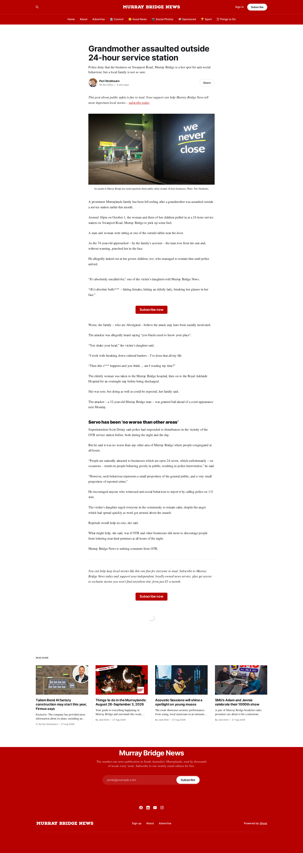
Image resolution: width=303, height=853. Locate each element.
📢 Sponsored (187, 19)
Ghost (263, 823)
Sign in (239, 7)
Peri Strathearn (109, 81)
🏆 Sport (206, 19)
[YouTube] (155, 807)
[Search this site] (37, 7)
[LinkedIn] (148, 807)
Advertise (98, 19)
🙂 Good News (137, 19)
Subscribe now (151, 310)
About (83, 19)
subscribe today (139, 102)
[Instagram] (162, 807)
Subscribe (257, 7)
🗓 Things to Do (226, 19)
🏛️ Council (116, 19)
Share (207, 82)
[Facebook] (141, 807)
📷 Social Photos (162, 19)
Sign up (136, 823)
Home (71, 19)
